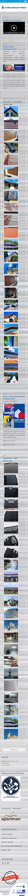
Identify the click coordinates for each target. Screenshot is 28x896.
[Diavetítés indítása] (7, 104)
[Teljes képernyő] (23, 32)
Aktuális (5, 17)
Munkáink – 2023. (10, 458)
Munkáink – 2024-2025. (12, 102)
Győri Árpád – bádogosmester (9, 838)
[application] (14, 28)
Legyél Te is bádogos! (12, 20)
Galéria (4, 98)
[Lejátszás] (4, 32)
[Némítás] (22, 32)
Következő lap (14, 749)
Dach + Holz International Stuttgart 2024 (11, 846)
